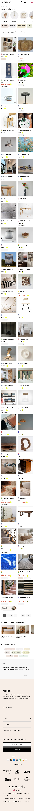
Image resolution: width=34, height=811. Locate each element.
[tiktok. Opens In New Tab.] (25, 787)
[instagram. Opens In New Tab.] (10, 786)
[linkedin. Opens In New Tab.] (19, 786)
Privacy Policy (7, 801)
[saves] (25, 2)
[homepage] (8, 2)
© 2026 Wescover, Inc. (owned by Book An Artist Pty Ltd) (16, 794)
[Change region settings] (32, 2)
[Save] (14, 39)
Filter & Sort (10, 32)
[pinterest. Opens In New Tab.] (16, 786)
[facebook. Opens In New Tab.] (13, 786)
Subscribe (17, 749)
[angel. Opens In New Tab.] (22, 786)
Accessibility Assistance (12, 730)
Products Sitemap (9, 798)
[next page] (28, 616)
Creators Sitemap (24, 798)
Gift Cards (7, 724)
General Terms (17, 801)
